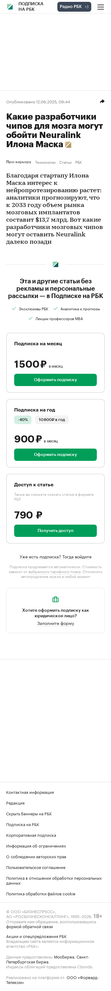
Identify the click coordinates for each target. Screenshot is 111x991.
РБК (78, 162)
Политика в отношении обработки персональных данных (54, 880)
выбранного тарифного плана (54, 571)
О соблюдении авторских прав (36, 856)
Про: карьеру (19, 162)
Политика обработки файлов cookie (41, 893)
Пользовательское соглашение (35, 867)
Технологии (45, 162)
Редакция (15, 802)
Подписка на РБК (22, 824)
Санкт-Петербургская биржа (47, 958)
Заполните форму (55, 622)
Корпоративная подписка (31, 835)
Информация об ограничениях (36, 845)
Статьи (65, 162)
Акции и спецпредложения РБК (36, 936)
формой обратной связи (29, 926)
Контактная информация (30, 792)
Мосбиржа (64, 956)
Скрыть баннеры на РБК (29, 813)
